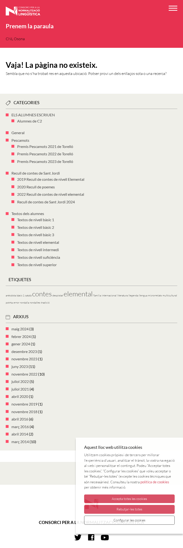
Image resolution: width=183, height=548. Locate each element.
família (97, 295)
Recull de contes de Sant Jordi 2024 (46, 202)
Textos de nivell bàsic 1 (35, 219)
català (28, 295)
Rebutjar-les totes (129, 509)
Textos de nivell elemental (38, 242)
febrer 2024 (21, 336)
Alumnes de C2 (29, 121)
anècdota (11, 295)
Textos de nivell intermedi (38, 249)
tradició (45, 302)
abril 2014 (19, 434)
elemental (78, 293)
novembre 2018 (24, 411)
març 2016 (20, 426)
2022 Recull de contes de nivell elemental (50, 194)
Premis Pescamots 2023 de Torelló (45, 161)
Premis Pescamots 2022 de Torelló (45, 154)
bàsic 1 (20, 295)
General (18, 132)
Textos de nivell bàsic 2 (35, 227)
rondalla (24, 302)
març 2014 (20, 441)
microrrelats (155, 295)
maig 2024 (20, 329)
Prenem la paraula (30, 25)
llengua (143, 295)
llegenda (133, 295)
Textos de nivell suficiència (38, 257)
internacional (109, 295)
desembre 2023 (24, 351)
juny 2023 (19, 366)
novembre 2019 (24, 404)
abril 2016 (19, 419)
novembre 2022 (24, 374)
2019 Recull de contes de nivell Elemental (50, 179)
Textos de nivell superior (37, 264)
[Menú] (173, 9)
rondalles (35, 302)
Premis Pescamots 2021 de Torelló (45, 146)
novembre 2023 (24, 359)
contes (42, 293)
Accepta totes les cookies (129, 499)
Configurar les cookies (129, 520)
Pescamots (20, 140)
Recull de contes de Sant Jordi (35, 173)
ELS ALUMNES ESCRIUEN (33, 115)
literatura (122, 295)
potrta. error (12, 302)
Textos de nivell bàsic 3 (35, 234)
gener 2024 (20, 344)
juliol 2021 (20, 389)
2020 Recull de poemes (36, 187)
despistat (57, 295)
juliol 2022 (20, 381)
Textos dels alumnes (27, 213)
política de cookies (154, 482)
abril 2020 (19, 396)
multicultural (170, 295)
